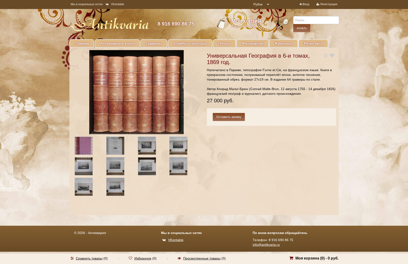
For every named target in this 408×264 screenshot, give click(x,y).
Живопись (284, 43)
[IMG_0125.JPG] (182, 146)
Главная (82, 43)
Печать (224, 43)
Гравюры (154, 43)
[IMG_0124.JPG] (151, 146)
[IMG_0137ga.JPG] (182, 167)
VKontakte (117, 4)
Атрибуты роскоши (190, 43)
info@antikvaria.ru (266, 245)
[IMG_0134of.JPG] (119, 167)
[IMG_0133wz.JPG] (88, 167)
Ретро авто (313, 43)
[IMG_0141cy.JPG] (119, 188)
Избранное (142, 258)
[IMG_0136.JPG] (151, 167)
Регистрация (328, 4)
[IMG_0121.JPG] (88, 146)
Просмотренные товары (202, 258)
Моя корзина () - (317, 258)
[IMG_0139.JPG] (88, 188)
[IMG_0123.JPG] (119, 146)
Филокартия (252, 43)
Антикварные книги (117, 43)
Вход (306, 4)
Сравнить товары (89, 258)
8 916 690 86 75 (175, 24)
